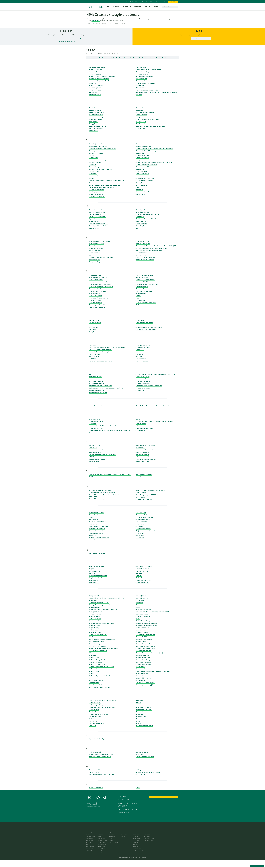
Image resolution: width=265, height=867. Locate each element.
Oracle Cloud (140, 497)
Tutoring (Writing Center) (144, 725)
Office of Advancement (125, 830)
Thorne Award (93, 721)
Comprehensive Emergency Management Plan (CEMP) (154, 162)
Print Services (140, 524)
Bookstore (139, 110)
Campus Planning (95, 162)
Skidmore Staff (94, 673)
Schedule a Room (95, 614)
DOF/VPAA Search (142, 221)
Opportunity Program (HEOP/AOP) (147, 495)
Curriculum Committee (144, 192)
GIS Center (92, 329)
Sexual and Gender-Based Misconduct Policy (104, 648)
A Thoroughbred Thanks (97, 67)
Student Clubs (141, 641)
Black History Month (96, 128)
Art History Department (144, 81)
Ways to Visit (111, 832)
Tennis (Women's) (95, 712)
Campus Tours (94, 171)
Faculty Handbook (95, 289)
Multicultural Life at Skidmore (146, 459)
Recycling (92, 569)
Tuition (138, 723)
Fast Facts (111, 840)
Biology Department (96, 124)
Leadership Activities (96, 428)
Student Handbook (142, 655)
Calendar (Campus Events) (98, 146)
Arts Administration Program (145, 83)
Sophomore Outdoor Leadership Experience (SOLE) (153, 612)
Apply (173, 1)
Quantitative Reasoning (97, 553)
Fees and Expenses (95, 302)
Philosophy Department (97, 528)
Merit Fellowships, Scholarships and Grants (150, 450)
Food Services (141, 293)
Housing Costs (141, 359)
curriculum (139, 189)
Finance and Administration (145, 279)
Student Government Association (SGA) (149, 653)
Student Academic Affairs (102, 840)
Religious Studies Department (99, 578)
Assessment (140, 88)
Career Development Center (98, 176)
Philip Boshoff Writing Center (99, 526)
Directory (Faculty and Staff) (98, 223)
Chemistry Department (96, 189)
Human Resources (142, 361)
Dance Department (95, 210)
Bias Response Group (96, 117)
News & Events (148, 827)
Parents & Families (150, 1)
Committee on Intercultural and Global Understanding (154, 148)
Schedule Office (94, 616)
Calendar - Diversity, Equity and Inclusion (102, 148)
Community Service (142, 157)
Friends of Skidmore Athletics (146, 302)
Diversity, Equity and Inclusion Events (148, 214)
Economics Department (97, 248)
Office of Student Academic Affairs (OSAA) (150, 490)
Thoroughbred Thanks (96, 723)
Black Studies (93, 130)
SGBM (91, 653)
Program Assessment (143, 528)
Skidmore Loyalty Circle (97, 664)
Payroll (91, 517)
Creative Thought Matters (145, 178)
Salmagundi (93, 600)
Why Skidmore (112, 836)
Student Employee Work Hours (146, 648)
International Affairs (143, 383)
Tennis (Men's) (94, 709)
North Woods (140, 477)
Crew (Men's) (140, 183)
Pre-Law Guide (141, 512)
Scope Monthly (94, 628)
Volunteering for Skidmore (145, 756)
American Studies (142, 74)
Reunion (139, 575)
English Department (143, 243)
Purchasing (140, 538)
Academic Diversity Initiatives (99, 78)
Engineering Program (143, 241)
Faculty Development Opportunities (101, 286)
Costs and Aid (111, 834)
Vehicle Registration (95, 752)
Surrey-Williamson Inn (90, 846)
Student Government (136, 848)
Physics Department (96, 533)
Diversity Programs (136, 838)
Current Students (136, 1)
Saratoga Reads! (94, 607)
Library (138, 426)
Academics (116, 7)
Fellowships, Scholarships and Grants (101, 305)
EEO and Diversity (95, 253)
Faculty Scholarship (95, 295)
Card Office (93, 174)
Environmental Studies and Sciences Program (151, 248)
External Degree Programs (145, 259)
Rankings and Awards (90, 840)
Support (155, 7)
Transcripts (140, 712)
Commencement (142, 144)
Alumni (143, 1)
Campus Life (93, 155)
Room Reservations (142, 582)
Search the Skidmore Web (98, 634)
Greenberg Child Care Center (146, 329)
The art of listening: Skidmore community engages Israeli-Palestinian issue (127, 811)
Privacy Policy (140, 526)
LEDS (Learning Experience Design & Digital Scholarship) (155, 421)
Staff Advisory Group (143, 621)
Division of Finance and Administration (149, 219)
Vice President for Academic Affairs (101, 754)
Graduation (140, 325)
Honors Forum (141, 354)
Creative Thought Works (144, 180)
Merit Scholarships (142, 452)
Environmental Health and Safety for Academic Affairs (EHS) (156, 246)
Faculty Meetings (95, 293)
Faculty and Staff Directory (98, 277)
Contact (164, 1)
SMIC (90, 678)
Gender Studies (94, 320)
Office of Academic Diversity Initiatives (102, 492)
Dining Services (94, 221)
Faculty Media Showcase (97, 291)
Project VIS (140, 533)
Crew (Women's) (141, 185)
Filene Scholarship (142, 277)
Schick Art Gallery (95, 618)
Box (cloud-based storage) (145, 112)
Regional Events (94, 571)
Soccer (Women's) (142, 598)
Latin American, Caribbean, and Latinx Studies (104, 426)
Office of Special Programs (98, 499)
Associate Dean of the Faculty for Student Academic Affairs (156, 92)
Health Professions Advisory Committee (102, 352)
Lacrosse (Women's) (96, 421)
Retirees (139, 573)
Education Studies (95, 250)
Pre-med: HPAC (141, 515)
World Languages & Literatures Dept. (101, 774)
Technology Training (96, 705)
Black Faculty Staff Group (97, 126)
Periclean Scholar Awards (97, 522)
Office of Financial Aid (113, 842)
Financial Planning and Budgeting (147, 284)
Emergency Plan (94, 259)
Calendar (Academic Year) (97, 144)
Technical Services (95, 703)
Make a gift (123, 836)
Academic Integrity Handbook (99, 81)
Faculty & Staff (127, 1)
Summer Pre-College (101, 850)
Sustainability (140, 680)
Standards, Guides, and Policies (146, 623)
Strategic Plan (141, 630)
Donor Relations (141, 223)
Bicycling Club (93, 121)
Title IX (138, 703)
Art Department (141, 78)
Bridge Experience (142, 117)
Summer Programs (142, 673)
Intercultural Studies (143, 379)
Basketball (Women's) (96, 112)
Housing (139, 356)
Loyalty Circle (140, 430)
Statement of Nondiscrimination (147, 625)
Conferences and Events (144, 167)
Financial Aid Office (142, 282)
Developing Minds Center (97, 216)
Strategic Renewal (142, 632)
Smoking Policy (94, 682)
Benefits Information (96, 115)
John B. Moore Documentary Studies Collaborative (153, 406)
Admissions (93, 92)
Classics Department (96, 194)
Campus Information (96, 153)
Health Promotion (95, 354)
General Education (95, 322)
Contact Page (140, 169)
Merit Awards (140, 448)
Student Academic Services (145, 634)
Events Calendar (141, 253)
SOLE (138, 607)
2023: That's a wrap (124, 799)
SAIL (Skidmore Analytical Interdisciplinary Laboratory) (107, 598)
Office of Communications (149, 838)
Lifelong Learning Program (145, 428)
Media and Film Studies (97, 459)
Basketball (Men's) (95, 110)
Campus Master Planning (97, 160)
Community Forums (142, 155)
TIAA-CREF (92, 725)
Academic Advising (95, 69)
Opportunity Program (102, 848)
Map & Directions (163, 797)
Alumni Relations (124, 832)
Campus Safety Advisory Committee (101, 169)
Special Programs (142, 614)
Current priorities (124, 834)
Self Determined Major (96, 641)
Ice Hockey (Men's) (95, 376)
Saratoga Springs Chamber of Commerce (103, 609)
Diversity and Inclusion (90, 836)
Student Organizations (143, 662)
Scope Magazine (94, 625)
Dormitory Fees (141, 226)
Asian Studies (140, 85)
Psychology (140, 535)
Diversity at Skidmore (143, 210)
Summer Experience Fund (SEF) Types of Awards (152, 671)
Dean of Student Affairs (97, 212)
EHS (90, 255)
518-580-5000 (93, 804)
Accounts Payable (95, 90)
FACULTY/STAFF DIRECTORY (66, 41)
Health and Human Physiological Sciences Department (107, 347)
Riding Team (140, 578)
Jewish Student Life (95, 406)
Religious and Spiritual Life (98, 575)
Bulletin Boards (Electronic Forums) (148, 119)
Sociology (139, 602)
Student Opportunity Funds (145, 660)
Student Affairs (135, 832)
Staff (138, 618)
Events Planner (141, 255)
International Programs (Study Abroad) (149, 385)
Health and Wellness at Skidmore (100, 349)
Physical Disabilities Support (98, 531)
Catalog (91, 178)
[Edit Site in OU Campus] (0, 0)
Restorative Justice (142, 569)
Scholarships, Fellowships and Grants (101, 623)
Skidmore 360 (88, 834)
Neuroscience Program (144, 474)
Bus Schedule (140, 124)
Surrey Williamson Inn (143, 678)
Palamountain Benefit (96, 512)
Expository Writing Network (145, 257)
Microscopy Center (142, 454)
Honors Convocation (143, 352)
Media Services (94, 461)
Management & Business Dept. (99, 450)
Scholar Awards (94, 621)
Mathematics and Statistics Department (102, 454)
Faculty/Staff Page (95, 300)
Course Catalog (100, 834)
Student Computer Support (145, 644)
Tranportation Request (144, 709)
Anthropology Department (145, 76)
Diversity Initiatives (142, 212)
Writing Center (141, 770)
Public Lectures (147, 834)
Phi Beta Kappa (94, 524)
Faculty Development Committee (100, 284)
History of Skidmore (143, 347)
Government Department (144, 322)
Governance (140, 320)
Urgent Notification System (98, 739)
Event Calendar (147, 832)
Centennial (92, 183)
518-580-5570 (97, 806)
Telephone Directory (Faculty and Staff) (102, 707)
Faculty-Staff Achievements (98, 298)
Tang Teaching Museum (90, 848)
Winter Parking (94, 772)
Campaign (92, 151)
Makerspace (93, 448)
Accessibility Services (96, 88)
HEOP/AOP (92, 359)
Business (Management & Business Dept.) (150, 126)
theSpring (92, 719)
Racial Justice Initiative (96, 566)
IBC (90, 374)
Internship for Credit (143, 388)
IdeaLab (91, 379)
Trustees (139, 721)
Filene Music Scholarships (145, 275)
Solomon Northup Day (143, 609)
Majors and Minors (101, 830)
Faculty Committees (96, 279)
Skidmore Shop (94, 671)
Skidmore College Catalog (98, 660)
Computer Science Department (146, 164)
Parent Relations (94, 515)
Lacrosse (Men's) (94, 419)
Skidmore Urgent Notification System (101, 676)
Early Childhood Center (96, 243)
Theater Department (96, 716)
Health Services (94, 356)
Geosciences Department (97, 325)
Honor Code (140, 349)
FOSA (138, 298)
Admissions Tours (95, 94)
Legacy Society (141, 423)
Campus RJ (92, 164)
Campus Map (93, 157)
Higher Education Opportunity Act (100, 361)
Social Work (140, 600)
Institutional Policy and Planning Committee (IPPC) (106, 388)
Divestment (140, 216)
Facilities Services (95, 275)
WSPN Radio (140, 774)
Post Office (93, 540)
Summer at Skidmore (143, 669)
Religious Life (135, 842)
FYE (137, 305)
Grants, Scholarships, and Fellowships (149, 327)
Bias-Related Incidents (96, 119)
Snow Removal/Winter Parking (99, 687)
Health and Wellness (136, 840)
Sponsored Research (143, 616)
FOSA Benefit (140, 300)
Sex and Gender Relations (97, 646)
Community (140, 153)
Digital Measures (94, 219)
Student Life (138, 7)
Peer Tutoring (93, 519)
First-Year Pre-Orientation (144, 291)
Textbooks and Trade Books (98, 714)
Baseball (92, 108)
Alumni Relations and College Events (148, 69)
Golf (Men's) (93, 332)
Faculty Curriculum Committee (99, 282)
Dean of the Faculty (95, 214)
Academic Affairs (94, 72)
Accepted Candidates (96, 85)
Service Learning (94, 644)
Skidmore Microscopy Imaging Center (101, 666)
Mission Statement (142, 457)
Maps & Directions (95, 452)
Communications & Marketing (146, 151)
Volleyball (139, 754)
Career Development (136, 834)
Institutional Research (96, 390)
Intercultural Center (142, 376)
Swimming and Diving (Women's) (147, 685)
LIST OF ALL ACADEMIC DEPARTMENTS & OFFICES (66, 38)
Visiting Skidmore (142, 752)
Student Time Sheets (143, 664)
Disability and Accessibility (97, 226)
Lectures (139, 419)
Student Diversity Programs (145, 646)
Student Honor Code (143, 657)
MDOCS (91, 457)
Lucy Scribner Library (102, 844)
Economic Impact (95, 246)
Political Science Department (99, 538)
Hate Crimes (93, 345)
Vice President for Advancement (100, 756)
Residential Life (94, 580)
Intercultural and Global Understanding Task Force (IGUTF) (156, 374)
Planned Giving (94, 535)
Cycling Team (140, 194)
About (108, 7)
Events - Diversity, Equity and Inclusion (149, 250)
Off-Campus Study (101, 846)
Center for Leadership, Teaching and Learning (104, 185)
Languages (92, 423)
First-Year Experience (143, 289)
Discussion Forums (95, 228)
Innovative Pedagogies (96, 383)
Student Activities (142, 637)
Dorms (138, 228)
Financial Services (142, 286)
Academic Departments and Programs (102, 76)
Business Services (142, 128)
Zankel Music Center (96, 788)
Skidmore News (94, 669)
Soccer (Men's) (141, 596)
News (145, 830)
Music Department (142, 461)
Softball (138, 605)
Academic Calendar (95, 74)
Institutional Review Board (98, 392)
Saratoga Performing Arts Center (100, 605)
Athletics (147, 7)
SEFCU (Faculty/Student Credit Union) (102, 639)
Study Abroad (140, 666)
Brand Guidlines (141, 115)
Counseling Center (142, 174)
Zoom (138, 788)
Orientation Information (144, 499)
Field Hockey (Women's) (97, 307)
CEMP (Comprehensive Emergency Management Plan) (107, 180)
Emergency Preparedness (97, 262)
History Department (143, 345)
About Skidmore (90, 827)
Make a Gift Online (95, 445)
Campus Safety (94, 167)
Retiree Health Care (142, 571)
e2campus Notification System (99, 241)
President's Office (142, 522)
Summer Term (141, 676)
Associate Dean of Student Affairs (147, 90)
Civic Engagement (95, 192)
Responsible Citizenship (144, 566)
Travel (138, 719)
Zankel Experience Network (137, 850)
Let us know (96, 20)
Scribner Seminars (95, 632)
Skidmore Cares (94, 657)
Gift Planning (93, 327)
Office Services (141, 492)
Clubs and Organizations (97, 196)
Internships (140, 390)
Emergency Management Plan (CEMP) (102, 257)
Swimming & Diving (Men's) (145, 682)
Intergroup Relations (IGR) (145, 381)
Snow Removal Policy (96, 685)
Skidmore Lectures (95, 662)
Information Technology (97, 381)
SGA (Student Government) (98, 650)
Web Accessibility (95, 770)
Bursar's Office (141, 121)
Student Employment (143, 650)
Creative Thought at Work (145, 176)
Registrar (92, 573)
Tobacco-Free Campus (143, 705)
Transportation (141, 716)
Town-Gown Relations (143, 707)
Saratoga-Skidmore (95, 612)
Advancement (141, 67)
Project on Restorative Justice (146, 531)
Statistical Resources (143, 628)
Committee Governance (144, 146)
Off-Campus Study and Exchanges (100, 490)
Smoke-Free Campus (96, 680)
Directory (158, 1)
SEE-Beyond (93, 637)
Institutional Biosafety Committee (100, 385)
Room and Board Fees (143, 580)
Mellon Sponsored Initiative (145, 445)
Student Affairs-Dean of (144, 639)
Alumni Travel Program (144, 72)
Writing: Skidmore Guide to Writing (148, 772)
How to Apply (111, 830)
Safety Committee (95, 596)
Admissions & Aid (126, 7)
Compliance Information (144, 160)
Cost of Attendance (142, 171)
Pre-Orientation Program (144, 517)
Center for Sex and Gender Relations (101, 187)
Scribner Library (94, 630)
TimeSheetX (140, 700)
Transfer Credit (141, 714)
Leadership (88, 830)
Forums (138, 295)
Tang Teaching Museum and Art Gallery (102, 700)
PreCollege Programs (143, 519)
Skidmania (92, 655)
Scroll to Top (257, 865)
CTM (137, 187)
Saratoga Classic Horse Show (99, 602)
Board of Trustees (142, 108)
